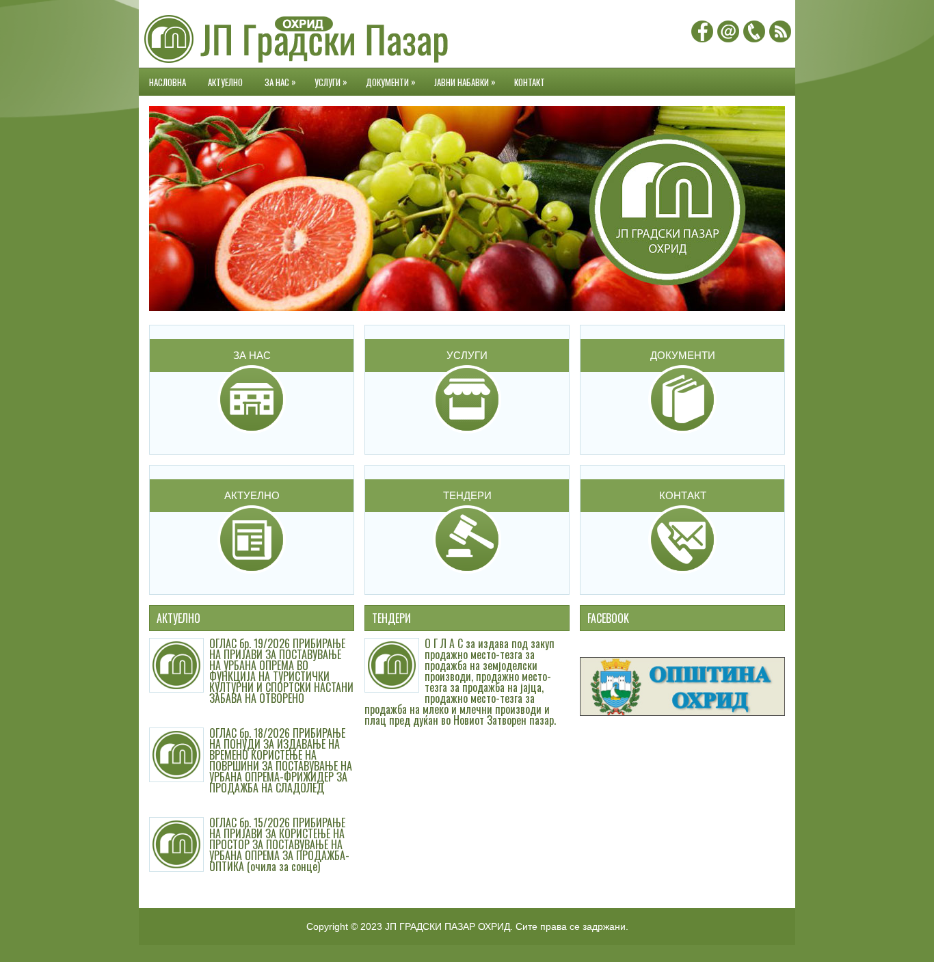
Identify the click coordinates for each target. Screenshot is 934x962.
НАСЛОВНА (167, 82)
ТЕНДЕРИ (467, 495)
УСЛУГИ (331, 82)
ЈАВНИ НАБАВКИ (465, 82)
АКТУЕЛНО (225, 82)
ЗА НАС (280, 82)
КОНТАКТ (529, 82)
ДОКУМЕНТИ (391, 82)
